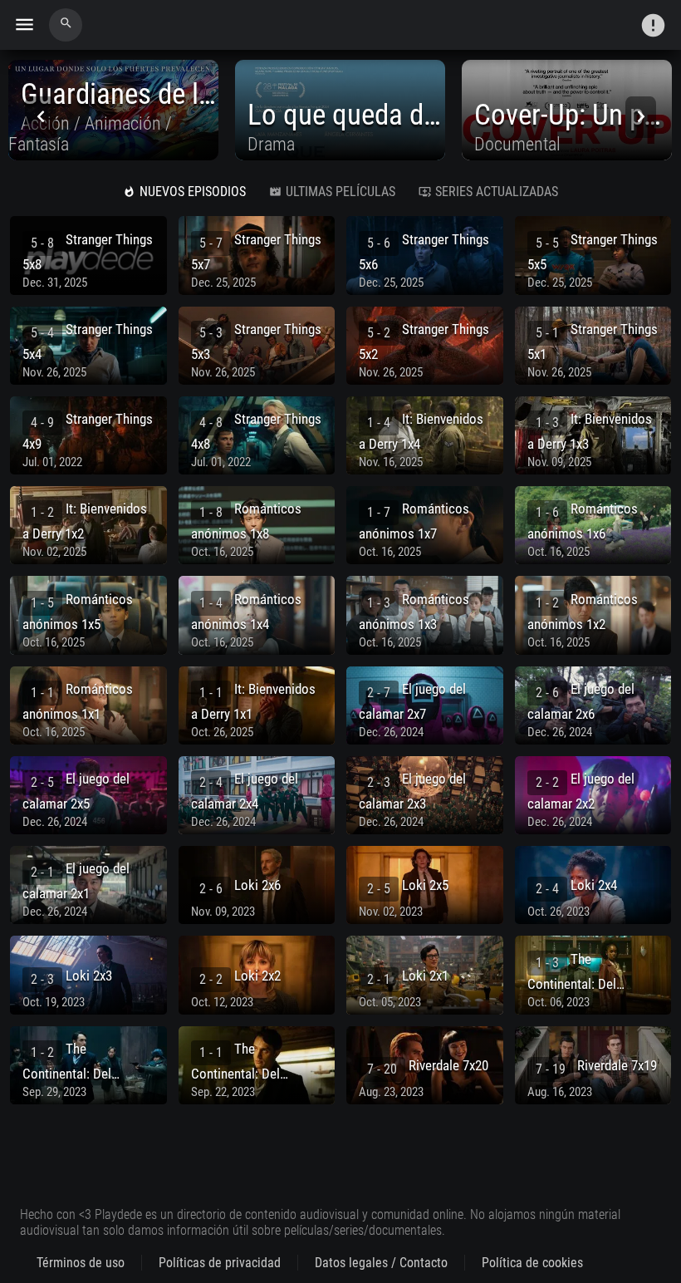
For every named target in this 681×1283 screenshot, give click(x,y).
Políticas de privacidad (220, 1263)
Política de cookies (532, 1263)
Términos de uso (81, 1263)
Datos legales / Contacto (381, 1263)
